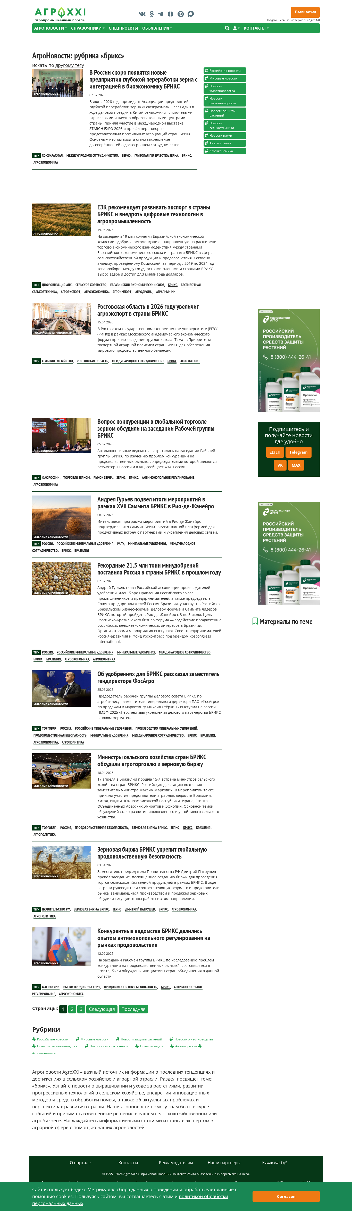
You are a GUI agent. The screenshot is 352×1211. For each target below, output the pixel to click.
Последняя (133, 1009)
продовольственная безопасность (60, 735)
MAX (296, 465)
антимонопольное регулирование (168, 477)
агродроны (143, 291)
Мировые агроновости (50, 537)
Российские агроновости (52, 332)
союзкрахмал (52, 155)
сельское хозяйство (91, 284)
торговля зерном (76, 477)
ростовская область (92, 361)
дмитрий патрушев (140, 909)
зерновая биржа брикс (149, 827)
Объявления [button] (155, 28)
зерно (126, 155)
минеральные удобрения (147, 543)
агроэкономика (45, 162)
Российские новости (225, 70)
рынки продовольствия (81, 987)
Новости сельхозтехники (221, 125)
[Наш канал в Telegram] (162, 14)
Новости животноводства (222, 88)
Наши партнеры (224, 1162)
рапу (120, 543)
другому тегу (69, 65)
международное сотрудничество (92, 155)
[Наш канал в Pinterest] (182, 14)
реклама (266, 312)
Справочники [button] (86, 28)
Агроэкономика (45, 94)
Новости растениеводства (222, 100)
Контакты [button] (255, 28)
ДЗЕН (275, 452)
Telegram (298, 452)
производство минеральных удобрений (166, 728)
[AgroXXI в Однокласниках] (153, 14)
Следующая (102, 1009)
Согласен (286, 1196)
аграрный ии (165, 291)
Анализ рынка (220, 143)
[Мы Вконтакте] (143, 14)
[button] (236, 28)
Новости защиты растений (222, 113)
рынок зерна (103, 477)
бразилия (81, 550)
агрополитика (104, 659)
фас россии (51, 477)
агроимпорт (122, 291)
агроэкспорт (70, 291)
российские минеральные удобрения (85, 543)
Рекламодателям (176, 1162)
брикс (186, 155)
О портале (80, 1162)
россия (47, 543)
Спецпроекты (123, 28)
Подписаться (305, 12)
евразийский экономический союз (137, 284)
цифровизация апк (57, 284)
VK (280, 465)
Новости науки (220, 135)
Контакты (128, 1162)
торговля (49, 728)
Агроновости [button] (49, 28)
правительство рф (56, 909)
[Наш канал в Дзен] (171, 14)
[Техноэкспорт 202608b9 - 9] (289, 360)
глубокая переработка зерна (156, 155)
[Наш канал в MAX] (192, 14)
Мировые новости (223, 78)
